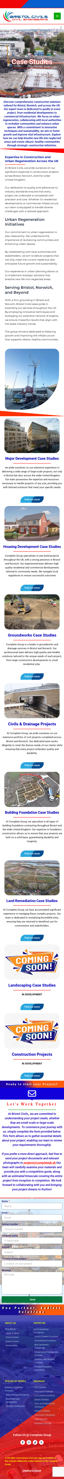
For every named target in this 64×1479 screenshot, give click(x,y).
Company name (10, 1235)
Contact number (10, 1224)
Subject (6, 1247)
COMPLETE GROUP (32, 1470)
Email (5, 1212)
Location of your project (14, 1258)
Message (7, 1270)
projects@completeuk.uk (40, 1162)
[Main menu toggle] (57, 16)
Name (5, 1201)
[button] (32, 1007)
